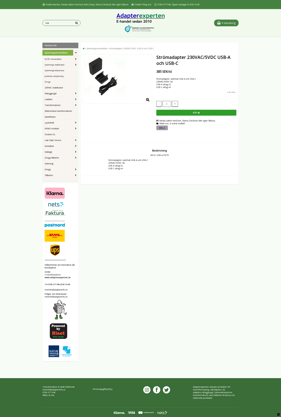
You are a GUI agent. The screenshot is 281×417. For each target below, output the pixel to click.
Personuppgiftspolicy (102, 389)
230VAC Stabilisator (54, 87)
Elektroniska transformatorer (58, 111)
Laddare (48, 99)
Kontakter (49, 146)
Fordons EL (50, 134)
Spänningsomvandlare (56, 52)
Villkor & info (48, 395)
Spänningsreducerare (54, 70)
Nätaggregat (51, 93)
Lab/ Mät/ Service (53, 140)
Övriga (47, 82)
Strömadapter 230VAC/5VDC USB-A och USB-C (131, 48)
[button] (226, 23)
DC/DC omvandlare (53, 59)
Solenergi (49, 163)
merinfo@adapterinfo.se (53, 389)
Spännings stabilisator (55, 64)
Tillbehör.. (49, 175)
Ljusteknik (49, 122)
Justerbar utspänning (54, 76)
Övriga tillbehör (52, 157)
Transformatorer (53, 105)
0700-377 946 (48, 392)
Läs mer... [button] (231, 92)
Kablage (48, 151)
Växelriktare (50, 116)
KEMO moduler (52, 128)
